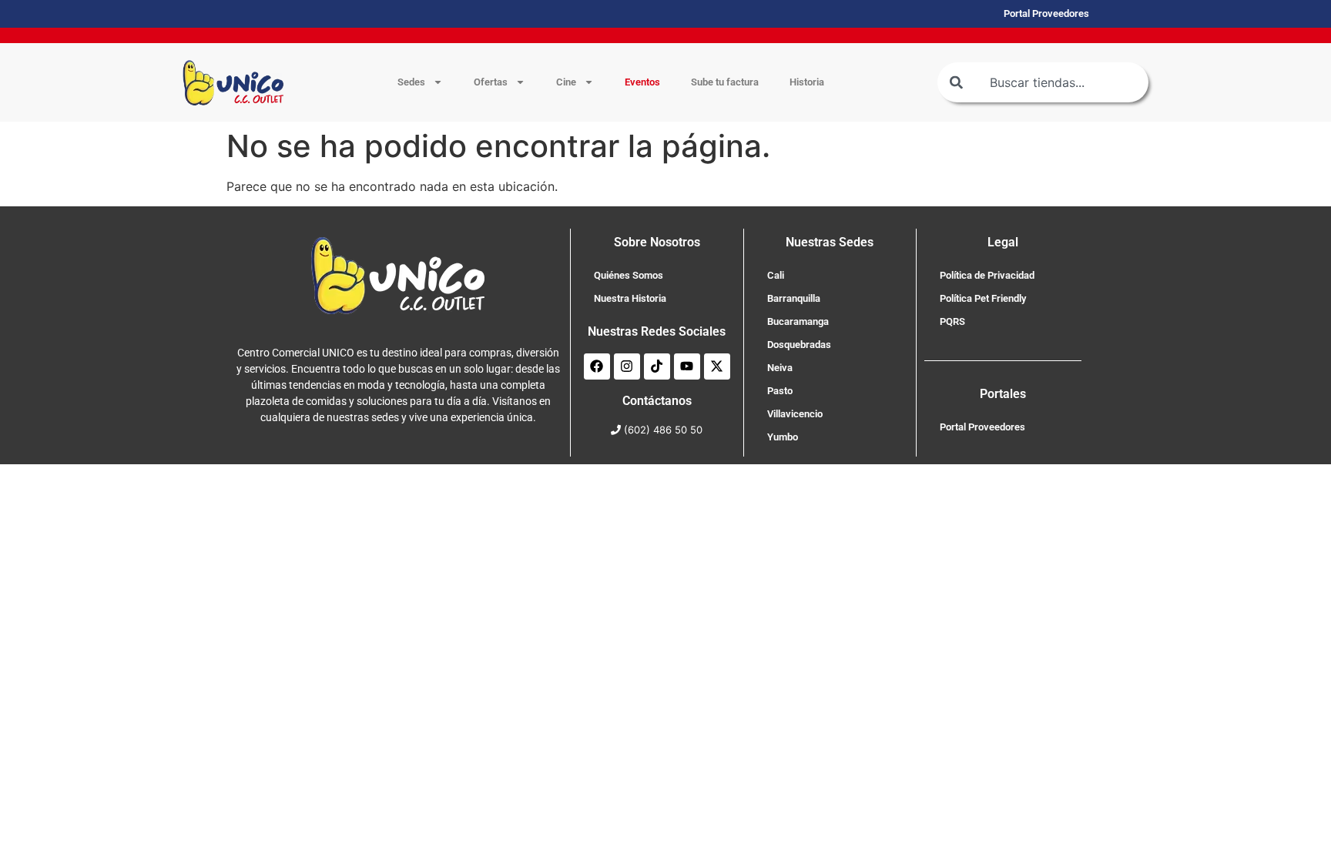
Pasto (780, 391)
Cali (775, 275)
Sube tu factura (725, 82)
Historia (807, 82)
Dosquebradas (799, 344)
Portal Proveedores (982, 427)
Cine (566, 82)
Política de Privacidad (987, 275)
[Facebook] (597, 366)
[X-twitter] (717, 366)
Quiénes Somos (628, 275)
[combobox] (1042, 82)
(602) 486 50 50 (663, 429)
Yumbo (782, 437)
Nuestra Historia (630, 298)
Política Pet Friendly (983, 298)
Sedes (411, 82)
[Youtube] (687, 366)
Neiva (780, 367)
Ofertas (491, 82)
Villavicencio (795, 414)
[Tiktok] (657, 366)
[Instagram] (627, 366)
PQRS (952, 321)
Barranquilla (793, 298)
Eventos (642, 82)
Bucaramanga (798, 321)
